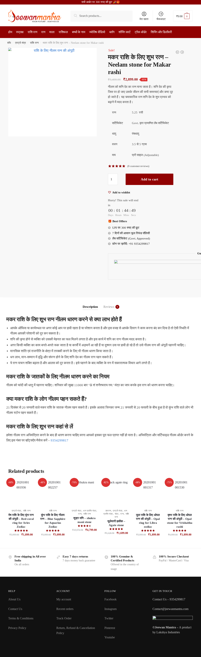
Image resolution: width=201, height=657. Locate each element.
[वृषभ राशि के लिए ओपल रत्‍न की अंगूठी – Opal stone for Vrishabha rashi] (180, 493)
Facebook (110, 599)
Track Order (63, 618)
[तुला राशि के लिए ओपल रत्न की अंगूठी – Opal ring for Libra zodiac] (148, 493)
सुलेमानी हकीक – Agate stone (116, 523)
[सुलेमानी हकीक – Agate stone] (116, 493)
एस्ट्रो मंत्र (20, 42)
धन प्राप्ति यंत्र (89, 510)
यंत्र (117, 514)
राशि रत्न (34, 42)
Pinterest (109, 628)
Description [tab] (90, 306)
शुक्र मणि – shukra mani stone (84, 520)
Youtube (109, 637)
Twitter (108, 618)
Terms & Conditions (20, 618)
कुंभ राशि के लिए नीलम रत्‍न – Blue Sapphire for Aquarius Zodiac (52, 520)
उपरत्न (108, 510)
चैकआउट (161, 19)
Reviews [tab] (108, 306)
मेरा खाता (144, 19)
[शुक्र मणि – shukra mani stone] (85, 493)
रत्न (79, 514)
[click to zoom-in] (52, 92)
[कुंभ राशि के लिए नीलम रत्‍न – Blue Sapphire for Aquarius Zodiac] (53, 493)
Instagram (110, 609)
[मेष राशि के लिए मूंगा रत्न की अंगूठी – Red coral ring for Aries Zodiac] (21, 493)
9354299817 (59, 440)
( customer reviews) (138, 166)
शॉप (9, 42)
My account (63, 599)
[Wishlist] (28, 486)
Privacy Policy (17, 628)
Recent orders (64, 609)
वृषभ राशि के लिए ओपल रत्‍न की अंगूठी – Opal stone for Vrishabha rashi (179, 520)
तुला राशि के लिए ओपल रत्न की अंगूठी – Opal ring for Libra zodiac (148, 520)
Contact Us (15, 609)
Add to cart (149, 179)
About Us (14, 599)
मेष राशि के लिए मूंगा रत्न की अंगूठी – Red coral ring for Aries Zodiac (21, 520)
